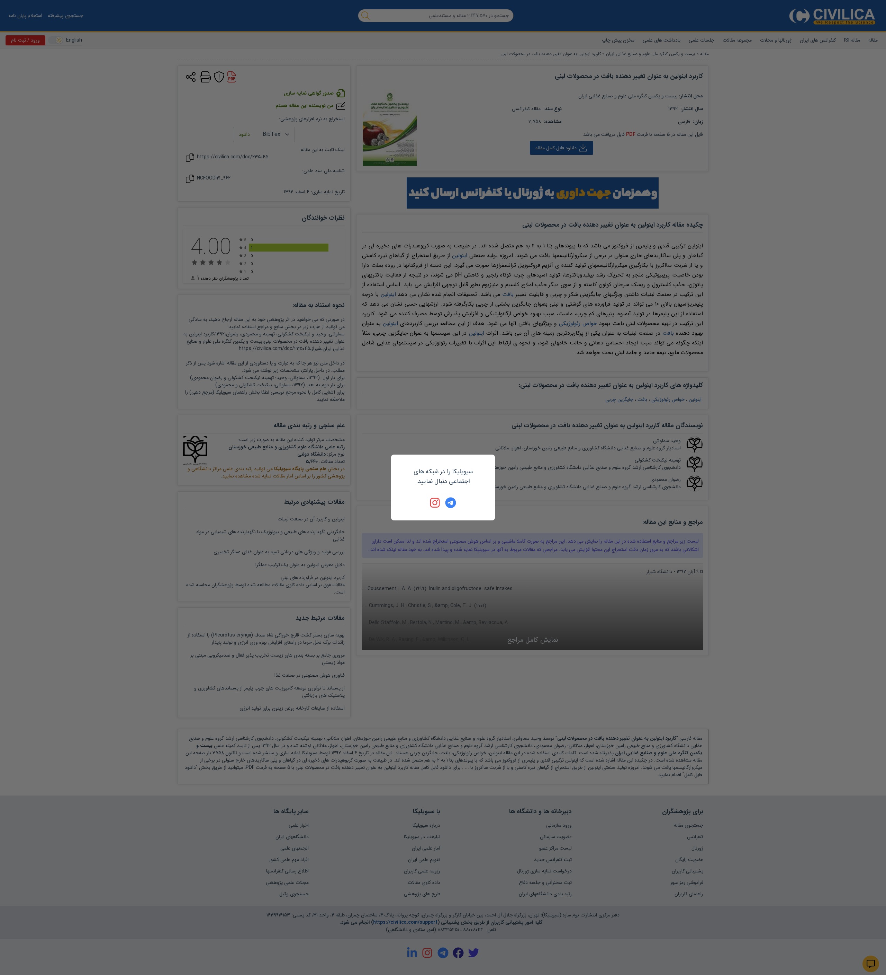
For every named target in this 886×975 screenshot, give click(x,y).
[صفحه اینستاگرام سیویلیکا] (435, 502)
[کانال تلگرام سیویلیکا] (450, 502)
